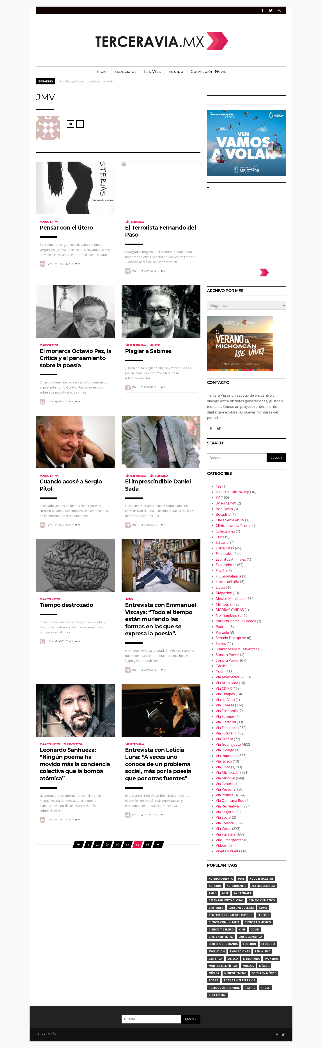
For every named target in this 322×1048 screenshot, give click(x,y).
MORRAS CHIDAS (230, 609)
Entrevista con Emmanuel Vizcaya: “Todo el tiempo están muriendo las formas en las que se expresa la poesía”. (160, 619)
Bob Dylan (224, 508)
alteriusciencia (263, 886)
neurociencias (235, 973)
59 (107, 844)
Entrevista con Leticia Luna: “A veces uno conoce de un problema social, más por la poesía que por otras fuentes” (158, 764)
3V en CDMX (226, 503)
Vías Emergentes (229, 840)
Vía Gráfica (224, 738)
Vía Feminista (226, 727)
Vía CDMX (224, 688)
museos (248, 966)
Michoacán (225, 604)
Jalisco (232, 959)
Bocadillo (223, 514)
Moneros (272, 959)
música (214, 973)
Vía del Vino (225, 699)
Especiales (224, 553)
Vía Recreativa (49, 222)
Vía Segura (225, 811)
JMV (49, 263)
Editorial (222, 542)
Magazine (224, 592)
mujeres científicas (223, 966)
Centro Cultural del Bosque (230, 915)
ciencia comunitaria (224, 922)
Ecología (268, 944)
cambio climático (262, 900)
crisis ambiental (221, 937)
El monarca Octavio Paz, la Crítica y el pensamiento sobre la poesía (75, 358)
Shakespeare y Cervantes (236, 649)
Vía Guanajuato (228, 744)
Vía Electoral (226, 722)
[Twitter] (271, 10)
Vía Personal (226, 789)
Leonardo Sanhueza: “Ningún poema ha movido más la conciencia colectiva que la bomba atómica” (75, 764)
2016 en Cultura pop (232, 492)
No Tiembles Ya (229, 615)
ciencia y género (221, 929)
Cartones (216, 908)
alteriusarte (236, 886)
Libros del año (227, 581)
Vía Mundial (225, 778)
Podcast (222, 626)
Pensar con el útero (66, 227)
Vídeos (221, 845)
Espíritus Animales (231, 559)
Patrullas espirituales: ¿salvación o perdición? (87, 81)
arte (225, 893)
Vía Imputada (226, 755)
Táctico (222, 665)
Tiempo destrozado (66, 605)
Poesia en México (264, 973)
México (264, 966)
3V (218, 497)
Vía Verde (223, 828)
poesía (213, 980)
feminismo (263, 951)
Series (221, 643)
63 (147, 844)
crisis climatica (250, 937)
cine (242, 929)
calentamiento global (226, 900)
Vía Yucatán (225, 834)
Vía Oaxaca (225, 783)
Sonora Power (227, 654)
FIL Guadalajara (228, 576)
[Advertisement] (246, 228)
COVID (255, 929)
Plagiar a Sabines (148, 351)
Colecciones (225, 531)
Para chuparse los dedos (236, 620)
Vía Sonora (225, 823)
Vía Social (223, 817)
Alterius (215, 886)
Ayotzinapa (242, 893)
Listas (220, 587)
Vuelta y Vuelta (228, 851)
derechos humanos (223, 944)
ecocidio (249, 944)
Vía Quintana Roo (230, 800)
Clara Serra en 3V (230, 520)
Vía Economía (227, 710)
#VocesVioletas (261, 878)
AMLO (213, 893)
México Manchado (231, 598)
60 (117, 844)
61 (127, 844)
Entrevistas (225, 548)
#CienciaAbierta (221, 878)
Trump (266, 988)
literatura (251, 959)
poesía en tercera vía (239, 980)
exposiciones (240, 951)
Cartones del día (241, 908)
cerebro (263, 915)
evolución (217, 951)
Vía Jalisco (224, 761)
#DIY (241, 878)
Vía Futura (224, 733)
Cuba (220, 537)
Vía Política (225, 795)
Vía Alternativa (136, 345)
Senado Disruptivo (231, 637)
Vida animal (217, 995)
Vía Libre (155, 345)
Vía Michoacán (227, 772)
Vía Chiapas (225, 694)
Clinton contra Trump (233, 525)
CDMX (263, 908)
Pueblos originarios (224, 988)
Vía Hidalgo (225, 750)
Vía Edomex (225, 716)
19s (218, 486)
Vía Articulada (227, 682)
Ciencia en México (258, 922)
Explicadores (226, 564)
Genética (215, 959)
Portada (222, 632)
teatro (250, 988)
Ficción (221, 570)
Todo (129, 599)
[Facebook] (262, 10)
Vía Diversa (225, 705)
